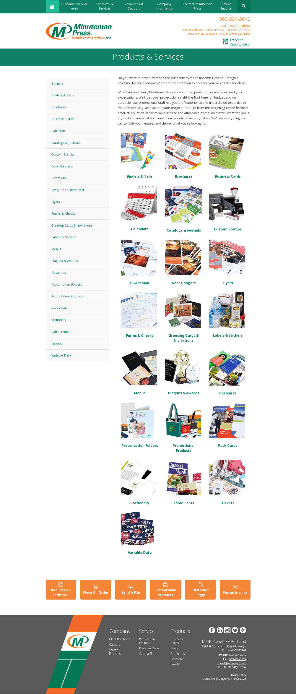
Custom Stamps (63, 154)
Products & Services (104, 6)
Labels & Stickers (63, 237)
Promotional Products (67, 296)
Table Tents (60, 332)
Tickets (56, 344)
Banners (57, 83)
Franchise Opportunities (239, 42)
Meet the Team (119, 639)
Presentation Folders (66, 284)
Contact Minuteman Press (198, 6)
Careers (114, 644)
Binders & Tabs (62, 95)
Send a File (146, 654)
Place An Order (96, 592)
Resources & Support (134, 6)
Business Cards (62, 119)
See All (175, 664)
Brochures (59, 107)
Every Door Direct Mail (68, 190)
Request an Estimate (147, 641)
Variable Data (61, 355)
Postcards (58, 273)
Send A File (130, 592)
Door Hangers (61, 166)
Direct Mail (59, 178)
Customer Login (200, 592)
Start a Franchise (115, 652)
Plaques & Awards (64, 261)
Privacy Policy (238, 675)
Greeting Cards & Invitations (72, 225)
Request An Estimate (61, 592)
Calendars (58, 131)
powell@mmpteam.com (202, 34)
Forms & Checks (63, 213)
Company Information (164, 6)
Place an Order (149, 648)
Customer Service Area (74, 6)
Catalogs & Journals (65, 143)
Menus (56, 249)
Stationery (58, 320)
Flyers (55, 202)
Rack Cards (59, 308)
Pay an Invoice (226, 6)
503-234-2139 (237, 659)
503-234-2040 (234, 19)
